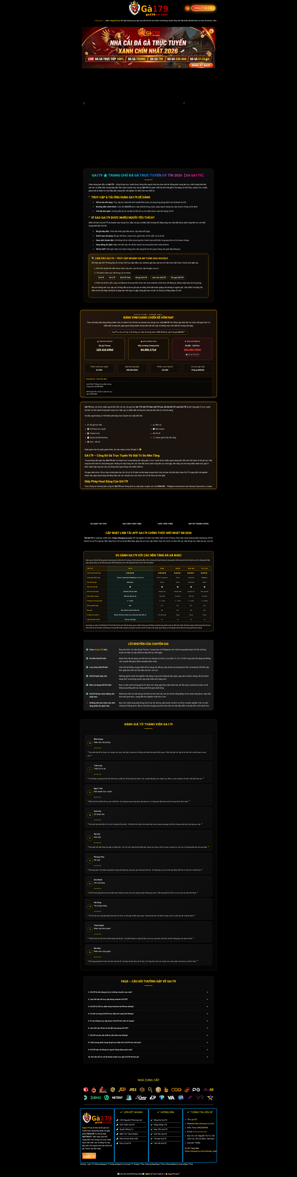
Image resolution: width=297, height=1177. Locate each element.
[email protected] (200, 1132)
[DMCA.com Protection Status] (89, 1156)
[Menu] (187, 8)
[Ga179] (148, 8)
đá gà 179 (99, 650)
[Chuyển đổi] (207, 992)
